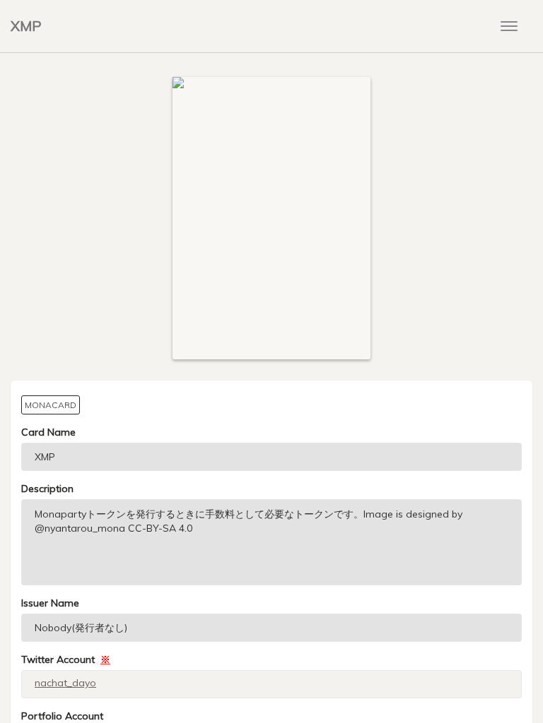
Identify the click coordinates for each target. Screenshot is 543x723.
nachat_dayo (65, 682)
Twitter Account (65, 659)
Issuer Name (50, 603)
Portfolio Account (62, 716)
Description (47, 488)
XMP (26, 26)
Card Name (48, 432)
